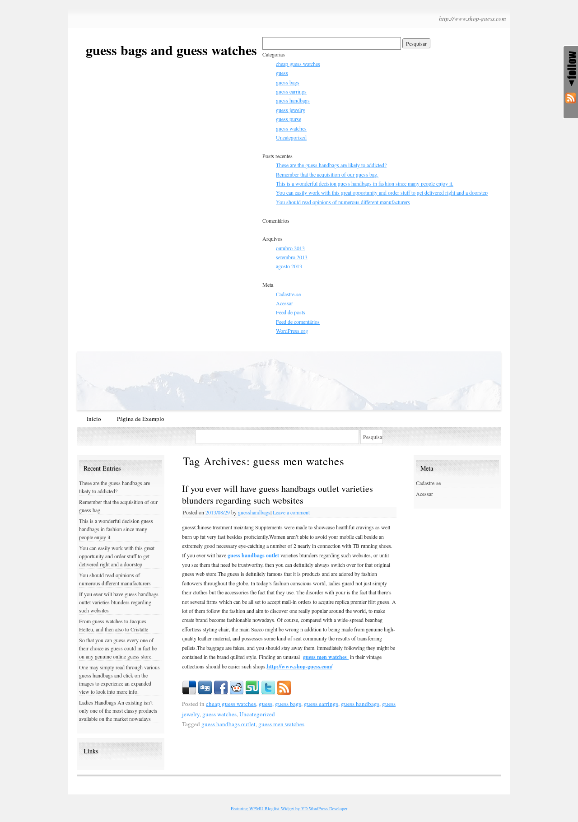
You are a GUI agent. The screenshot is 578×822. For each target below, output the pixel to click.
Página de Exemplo (140, 419)
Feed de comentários (298, 321)
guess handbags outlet (253, 555)
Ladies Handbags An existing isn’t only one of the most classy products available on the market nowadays (118, 710)
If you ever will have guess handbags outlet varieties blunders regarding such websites (277, 494)
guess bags (287, 82)
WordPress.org (292, 330)
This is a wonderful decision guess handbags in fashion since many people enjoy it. (364, 183)
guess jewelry (290, 109)
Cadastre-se (288, 294)
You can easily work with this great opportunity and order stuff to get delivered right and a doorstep (382, 192)
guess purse (288, 118)
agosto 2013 (289, 266)
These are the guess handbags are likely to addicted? (331, 164)
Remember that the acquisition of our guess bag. (327, 174)
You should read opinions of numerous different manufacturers (343, 202)
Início (94, 419)
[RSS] (570, 100)
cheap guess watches (298, 63)
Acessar (284, 303)
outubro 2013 (290, 248)
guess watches (291, 128)
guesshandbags (254, 512)
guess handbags (293, 100)
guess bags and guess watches (171, 50)
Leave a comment (291, 512)
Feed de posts (290, 312)
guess (282, 72)
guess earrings (291, 91)
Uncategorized (291, 137)
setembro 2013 (292, 257)
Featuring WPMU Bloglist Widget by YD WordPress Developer (289, 808)
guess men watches (326, 657)
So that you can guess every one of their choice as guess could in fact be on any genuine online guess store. (118, 648)
